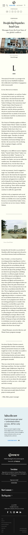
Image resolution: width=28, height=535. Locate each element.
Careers (2, 520)
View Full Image (14, 57)
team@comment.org (14, 506)
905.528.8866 (14, 505)
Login (2, 530)
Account (20, 5)
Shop (2, 531)
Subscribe (12, 5)
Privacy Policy (4, 526)
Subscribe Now (12, 440)
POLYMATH (24, 531)
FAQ (2, 518)
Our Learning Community (6, 522)
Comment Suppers (5, 524)
